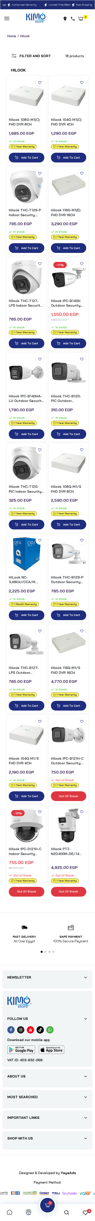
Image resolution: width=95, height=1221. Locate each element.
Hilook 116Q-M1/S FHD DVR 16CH (65, 670)
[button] (42, 952)
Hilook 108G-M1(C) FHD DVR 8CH (24, 122)
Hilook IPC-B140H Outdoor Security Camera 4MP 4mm (66, 303)
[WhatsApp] (50, 1030)
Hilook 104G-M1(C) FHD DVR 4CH (66, 122)
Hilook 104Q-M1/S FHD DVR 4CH (24, 761)
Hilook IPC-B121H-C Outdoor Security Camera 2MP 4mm (67, 761)
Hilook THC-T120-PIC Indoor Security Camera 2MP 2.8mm (25, 489)
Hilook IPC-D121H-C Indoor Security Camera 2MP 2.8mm (25, 851)
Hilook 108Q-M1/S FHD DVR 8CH (66, 489)
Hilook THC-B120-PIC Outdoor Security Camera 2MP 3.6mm (66, 398)
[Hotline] (73, 19)
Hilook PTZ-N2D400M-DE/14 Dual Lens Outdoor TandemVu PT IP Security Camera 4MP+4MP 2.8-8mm (67, 851)
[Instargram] (20, 1030)
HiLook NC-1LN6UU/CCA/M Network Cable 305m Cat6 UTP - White (26, 580)
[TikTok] (40, 1030)
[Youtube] (30, 1030)
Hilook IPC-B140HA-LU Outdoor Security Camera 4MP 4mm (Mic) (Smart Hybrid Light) (26, 398)
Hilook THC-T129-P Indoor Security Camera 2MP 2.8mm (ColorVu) (25, 212)
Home (11, 36)
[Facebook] (11, 1030)
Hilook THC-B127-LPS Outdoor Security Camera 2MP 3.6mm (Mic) (24, 670)
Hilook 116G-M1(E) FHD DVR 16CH (65, 212)
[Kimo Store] (36, 19)
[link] (40, 82)
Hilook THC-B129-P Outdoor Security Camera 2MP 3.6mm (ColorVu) (67, 580)
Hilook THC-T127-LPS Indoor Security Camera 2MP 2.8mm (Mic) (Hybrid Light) (25, 303)
